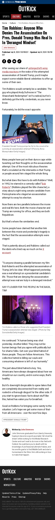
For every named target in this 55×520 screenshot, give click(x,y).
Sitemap (22, 497)
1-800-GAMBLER (39, 509)
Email (14, 61)
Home (4, 23)
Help (45, 493)
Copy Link (19, 61)
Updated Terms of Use (11, 493)
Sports (6, 16)
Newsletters (9, 485)
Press (14, 497)
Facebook (4, 61)
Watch (37, 16)
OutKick (27, 8)
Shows (46, 16)
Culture (16, 16)
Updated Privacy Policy (32, 493)
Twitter (9, 61)
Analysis (27, 16)
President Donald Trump (15, 420)
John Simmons (9, 48)
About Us (6, 497)
